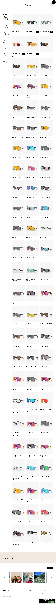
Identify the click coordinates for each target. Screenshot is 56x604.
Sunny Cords (6, 39)
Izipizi (5, 24)
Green (7, 62)
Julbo (5, 26)
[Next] (51, 577)
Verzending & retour (6, 592)
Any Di (5, 18)
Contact (50, 8)
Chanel (5, 19)
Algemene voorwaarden (6, 593)
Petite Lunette (45, 8)
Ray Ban (5, 36)
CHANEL (8, 19)
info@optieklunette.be (19, 593)
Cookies (4, 595)
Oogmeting (15, 8)
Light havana (6, 64)
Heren (5, 55)
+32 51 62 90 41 (18, 592)
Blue (5, 59)
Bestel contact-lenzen (51, 4)
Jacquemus (5, 25)
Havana (5, 63)
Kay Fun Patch (6, 27)
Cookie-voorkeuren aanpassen (7, 596)
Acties (10, 8)
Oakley (5, 33)
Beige (5, 58)
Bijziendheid (20, 8)
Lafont (8, 28)
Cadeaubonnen (6, 53)
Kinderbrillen (6, 49)
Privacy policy (5, 594)
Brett (7, 18)
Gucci (5, 23)
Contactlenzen (37, 8)
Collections (26, 8)
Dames (8, 54)
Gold (5, 62)
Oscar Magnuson (6, 34)
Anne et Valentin (6, 17)
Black (7, 58)
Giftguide (5, 48)
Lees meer (18, 23)
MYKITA (8, 32)
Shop (32, 8)
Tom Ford (5, 40)
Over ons (6, 8)
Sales (5, 54)
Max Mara (5, 31)
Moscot (5, 32)
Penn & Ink (5, 35)
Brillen (5, 50)
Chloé (5, 20)
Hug (7, 23)
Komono (5, 28)
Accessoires (5, 52)
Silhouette (5, 38)
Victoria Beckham (6, 43)
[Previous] (5, 577)
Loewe (5, 30)
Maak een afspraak (53, 2)
